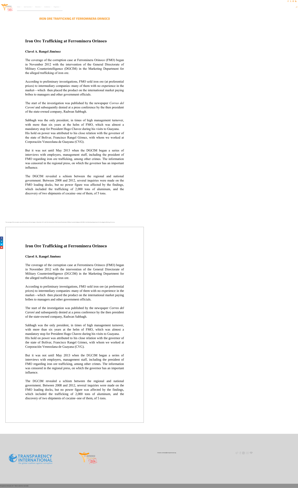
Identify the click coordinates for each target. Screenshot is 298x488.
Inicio (18, 7)
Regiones (56, 7)
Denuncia (38, 7)
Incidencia (47, 7)
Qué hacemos (28, 7)
